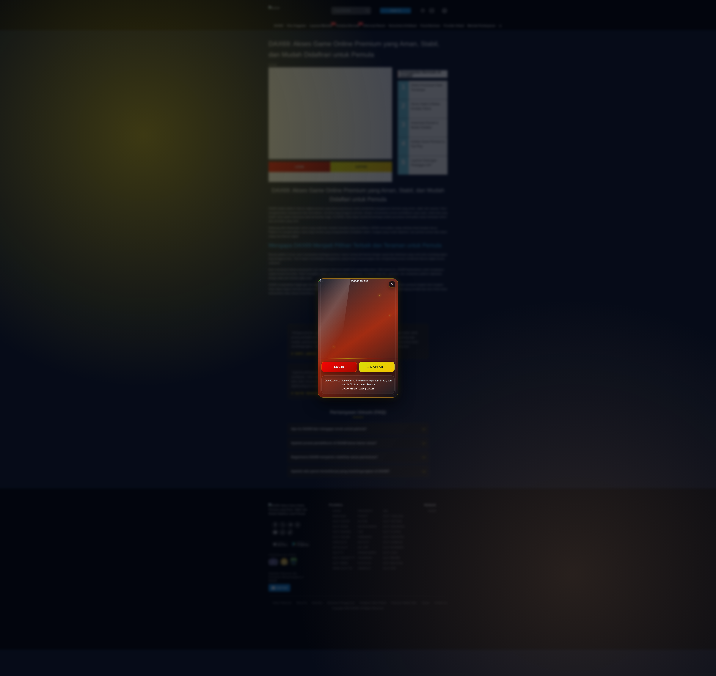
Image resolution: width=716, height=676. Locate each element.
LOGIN (339, 366)
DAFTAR (376, 366)
